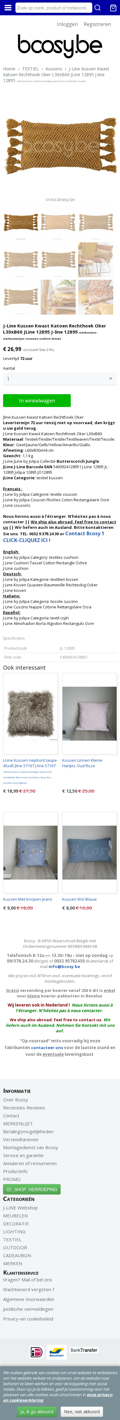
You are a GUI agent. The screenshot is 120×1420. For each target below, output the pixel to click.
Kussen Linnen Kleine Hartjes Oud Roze (82, 762)
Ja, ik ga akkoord (36, 1411)
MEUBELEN (15, 1216)
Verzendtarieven (20, 1139)
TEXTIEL (30, 69)
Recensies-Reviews (24, 1107)
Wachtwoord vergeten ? (28, 1289)
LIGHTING (14, 1231)
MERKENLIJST (18, 1123)
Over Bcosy (15, 1100)
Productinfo (15, 1171)
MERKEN (12, 1263)
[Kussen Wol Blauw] (89, 852)
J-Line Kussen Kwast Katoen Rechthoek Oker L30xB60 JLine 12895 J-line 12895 (56, 74)
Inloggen (67, 24)
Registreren (97, 24)
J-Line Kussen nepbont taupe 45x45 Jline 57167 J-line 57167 (30, 770)
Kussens (54, 69)
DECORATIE (16, 1223)
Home (9, 69)
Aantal (9, 368)
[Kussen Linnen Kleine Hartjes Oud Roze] (89, 713)
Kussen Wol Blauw (79, 899)
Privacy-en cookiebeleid (28, 1319)
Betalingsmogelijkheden (28, 1131)
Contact (11, 1115)
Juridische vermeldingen (28, 1309)
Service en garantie (23, 1155)
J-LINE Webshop (20, 1208)
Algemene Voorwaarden (28, 1299)
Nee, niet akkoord (82, 1411)
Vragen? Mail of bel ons (27, 1279)
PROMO (12, 1179)
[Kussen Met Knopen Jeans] (30, 852)
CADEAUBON (17, 1255)
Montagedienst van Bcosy (30, 1147)
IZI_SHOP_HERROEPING (31, 1189)
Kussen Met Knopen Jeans (27, 899)
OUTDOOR (15, 1247)
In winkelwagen (37, 400)
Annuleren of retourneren (30, 1163)
